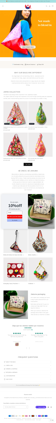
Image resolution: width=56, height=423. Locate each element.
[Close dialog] (53, 196)
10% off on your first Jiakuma (14, 216)
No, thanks (14, 220)
